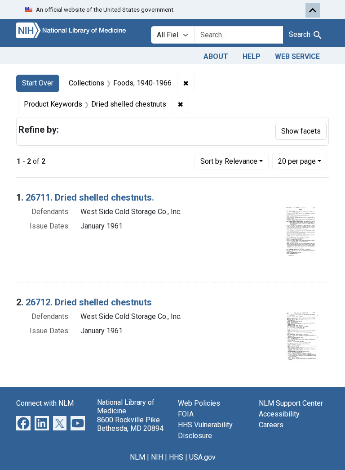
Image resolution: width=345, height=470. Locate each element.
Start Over (37, 83)
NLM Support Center (291, 403)
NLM (137, 457)
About (215, 56)
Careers (271, 425)
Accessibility (279, 414)
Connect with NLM (45, 403)
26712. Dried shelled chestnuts (89, 302)
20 (297, 161)
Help (252, 56)
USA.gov (202, 457)
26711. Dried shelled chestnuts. (90, 197)
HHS (176, 457)
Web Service (297, 56)
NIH (157, 457)
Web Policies (199, 403)
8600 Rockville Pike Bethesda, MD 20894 (130, 424)
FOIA (186, 414)
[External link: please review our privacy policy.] (23, 423)
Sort (228, 161)
